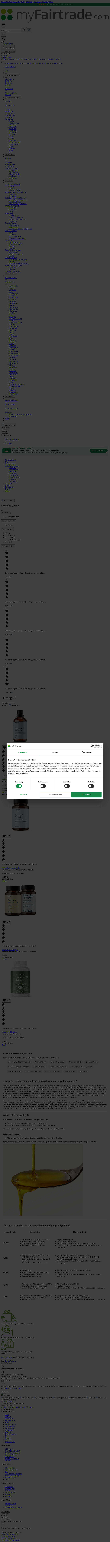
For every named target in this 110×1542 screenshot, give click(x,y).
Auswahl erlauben (55, 795)
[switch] (43, 786)
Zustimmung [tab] (23, 752)
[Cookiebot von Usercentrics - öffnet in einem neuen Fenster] (92, 746)
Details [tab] (55, 752)
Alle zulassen (86, 795)
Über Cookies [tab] (87, 752)
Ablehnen (23, 795)
